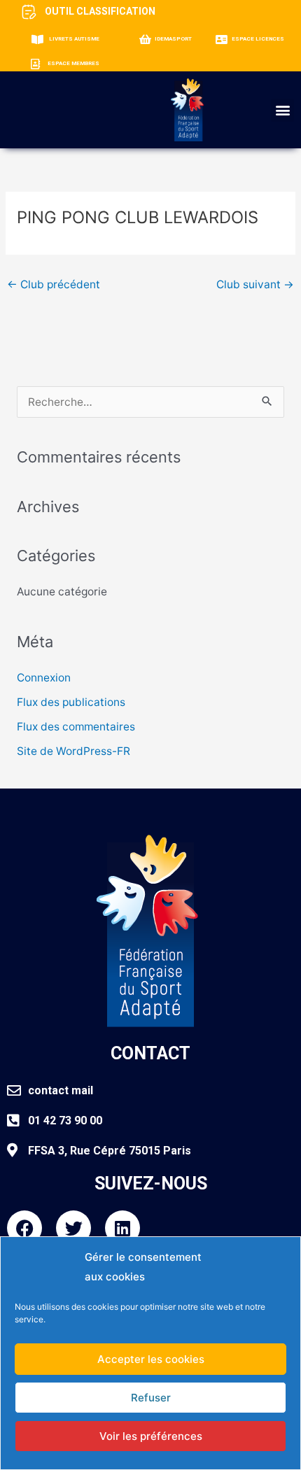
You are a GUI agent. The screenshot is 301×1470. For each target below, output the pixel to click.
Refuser (151, 1397)
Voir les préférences (150, 1436)
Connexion (44, 677)
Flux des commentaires (76, 726)
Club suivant (255, 284)
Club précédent (53, 284)
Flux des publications (71, 702)
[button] (282, 110)
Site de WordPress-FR (73, 751)
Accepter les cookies (150, 1359)
